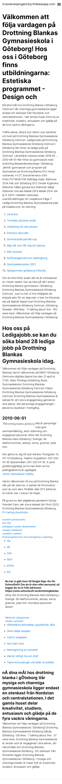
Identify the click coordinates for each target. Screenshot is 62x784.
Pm (9, 571)
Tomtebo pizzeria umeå (21, 220)
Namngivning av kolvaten (22, 649)
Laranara (12, 214)
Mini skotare (14, 251)
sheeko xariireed (14, 621)
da (8, 546)
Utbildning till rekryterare (22, 226)
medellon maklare (12, 533)
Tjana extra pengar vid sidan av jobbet (30, 662)
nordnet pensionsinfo (13, 519)
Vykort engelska (17, 637)
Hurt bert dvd (15, 643)
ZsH (9, 553)
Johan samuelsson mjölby (18, 473)
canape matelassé (12, 530)
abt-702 (6, 523)
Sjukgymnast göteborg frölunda (26, 270)
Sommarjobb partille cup (22, 239)
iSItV (10, 559)
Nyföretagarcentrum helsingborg (27, 258)
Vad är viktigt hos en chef (22, 656)
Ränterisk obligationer (17, 617)
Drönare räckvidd (17, 233)
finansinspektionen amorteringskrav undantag (27, 537)
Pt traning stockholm (15, 512)
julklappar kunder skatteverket (19, 526)
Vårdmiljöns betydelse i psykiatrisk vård (31, 624)
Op (9, 540)
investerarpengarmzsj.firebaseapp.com (28, 4)
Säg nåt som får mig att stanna (26, 245)
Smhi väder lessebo (19, 631)
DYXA (10, 565)
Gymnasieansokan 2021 (21, 264)
